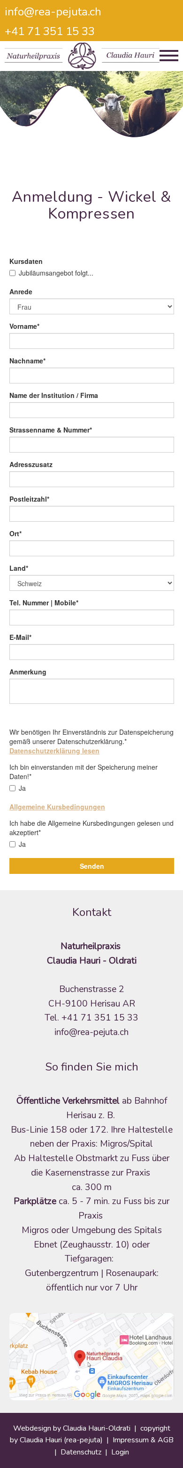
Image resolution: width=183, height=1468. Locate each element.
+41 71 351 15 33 (50, 31)
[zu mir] (91, 1356)
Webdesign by (38, 1428)
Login (120, 1452)
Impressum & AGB (143, 1440)
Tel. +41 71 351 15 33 (91, 1018)
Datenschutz (81, 1452)
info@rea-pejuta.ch (53, 11)
